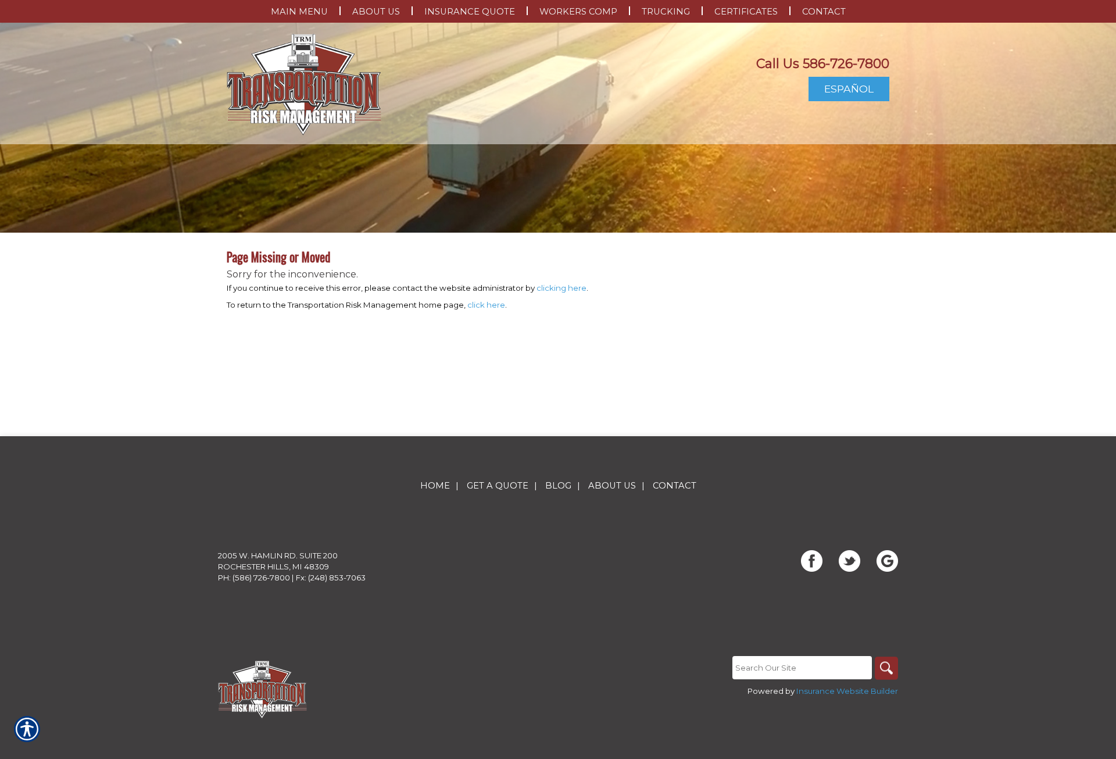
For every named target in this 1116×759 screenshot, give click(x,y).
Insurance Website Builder (847, 691)
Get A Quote (497, 485)
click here (486, 304)
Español (849, 89)
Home (435, 485)
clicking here (561, 288)
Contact (674, 485)
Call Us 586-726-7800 (822, 64)
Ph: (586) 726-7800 (254, 577)
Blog (558, 485)
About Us (612, 485)
